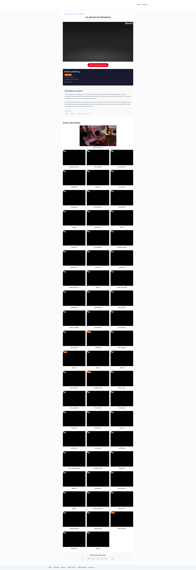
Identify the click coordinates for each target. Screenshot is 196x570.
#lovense (88, 113)
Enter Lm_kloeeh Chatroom (98, 65)
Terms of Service (81, 567)
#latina (67, 113)
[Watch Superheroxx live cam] (98, 135)
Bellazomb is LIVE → (98, 147)
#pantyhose (73, 113)
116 (93, 558)
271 (112, 558)
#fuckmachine (81, 113)
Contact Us (91, 567)
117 (97, 558)
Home (138, 4)
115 (89, 558)
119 (106, 558)
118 (102, 558)
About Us (63, 567)
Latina (76, 14)
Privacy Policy (72, 567)
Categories (144, 4)
